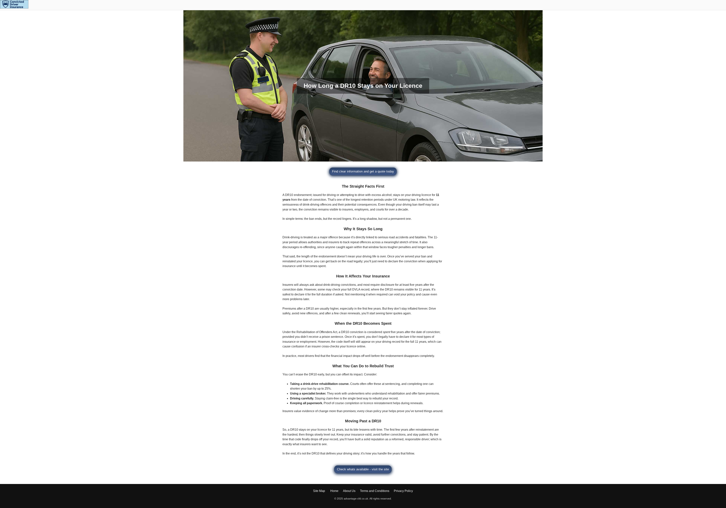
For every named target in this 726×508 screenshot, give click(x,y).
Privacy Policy (403, 490)
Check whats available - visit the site (363, 469)
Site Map (319, 490)
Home (334, 490)
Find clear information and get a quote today (363, 171)
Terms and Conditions (374, 490)
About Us (349, 490)
